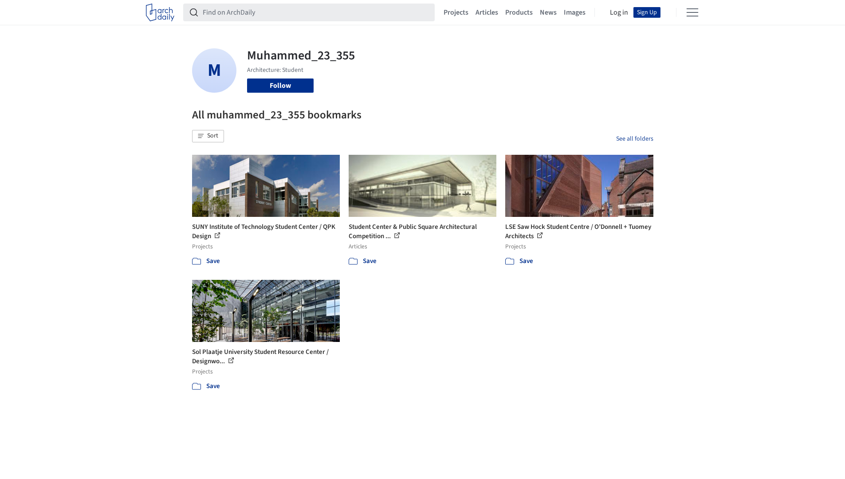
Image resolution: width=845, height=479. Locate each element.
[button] (208, 136)
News (548, 12)
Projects (456, 12)
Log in (619, 12)
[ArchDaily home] (160, 12)
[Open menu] (692, 12)
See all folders (634, 139)
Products (519, 12)
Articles (487, 12)
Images (575, 12)
